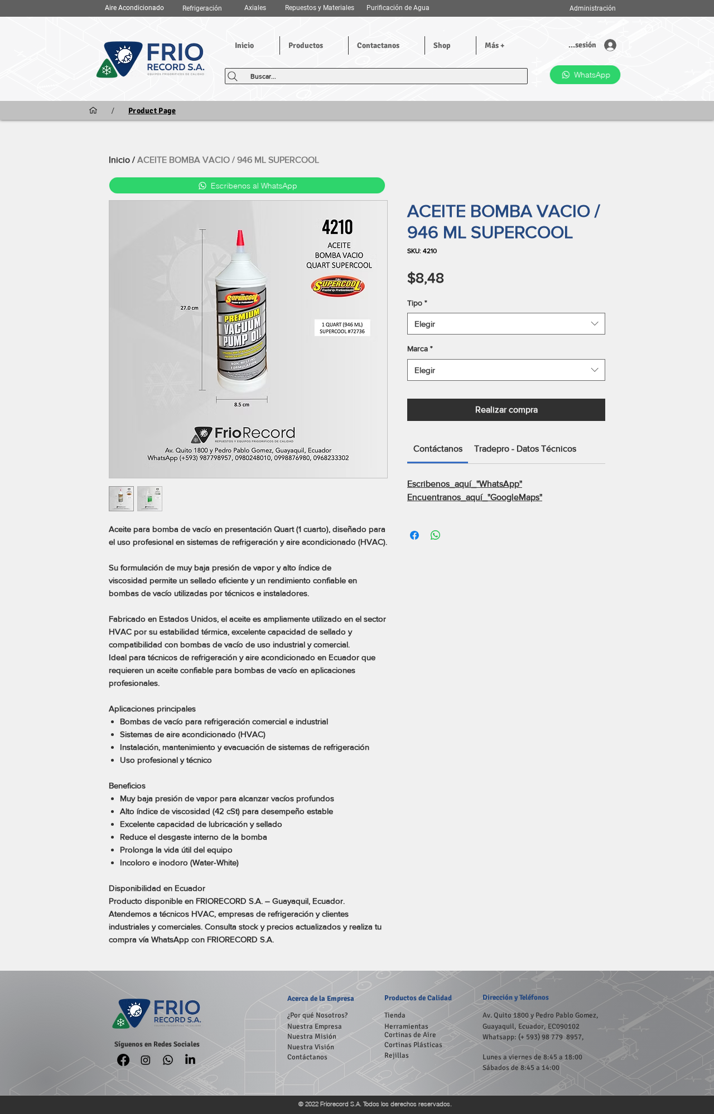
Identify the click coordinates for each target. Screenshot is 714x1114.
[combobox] (506, 324)
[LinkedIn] (190, 1060)
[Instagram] (145, 1060)
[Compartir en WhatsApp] (435, 535)
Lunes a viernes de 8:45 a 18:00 (532, 1057)
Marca (420, 348)
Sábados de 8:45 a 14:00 (521, 1067)
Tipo (417, 302)
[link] (437, 448)
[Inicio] (93, 110)
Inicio (119, 159)
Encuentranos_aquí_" (474, 497)
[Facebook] (123, 1060)
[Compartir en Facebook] (414, 535)
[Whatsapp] (168, 1060)
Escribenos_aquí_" (464, 483)
